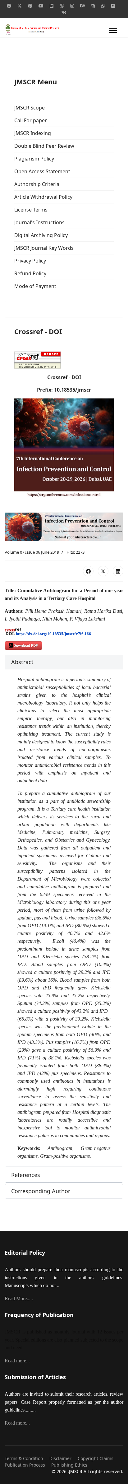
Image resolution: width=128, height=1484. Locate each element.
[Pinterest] (30, 6)
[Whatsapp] (103, 6)
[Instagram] (72, 6)
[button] (64, 662)
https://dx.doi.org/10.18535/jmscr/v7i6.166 (53, 633)
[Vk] (64, 12)
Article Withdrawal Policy (43, 196)
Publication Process (25, 1465)
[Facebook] (9, 6)
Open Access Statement (42, 171)
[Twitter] (19, 6)
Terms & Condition (24, 1458)
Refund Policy (30, 273)
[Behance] (82, 6)
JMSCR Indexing (32, 133)
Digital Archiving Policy (41, 235)
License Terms (31, 209)
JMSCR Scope (29, 107)
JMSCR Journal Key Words (44, 247)
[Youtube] (41, 6)
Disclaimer (60, 1458)
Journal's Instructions (39, 222)
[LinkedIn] (118, 571)
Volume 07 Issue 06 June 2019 (32, 552)
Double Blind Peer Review (44, 145)
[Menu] (112, 30)
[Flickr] (113, 6)
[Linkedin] (51, 6)
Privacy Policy (30, 260)
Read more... (17, 1360)
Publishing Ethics (69, 1465)
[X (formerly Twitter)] (103, 571)
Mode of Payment (35, 286)
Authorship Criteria (36, 184)
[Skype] (93, 6)
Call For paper (30, 120)
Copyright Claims (95, 1458)
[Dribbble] (62, 6)
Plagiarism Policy (34, 158)
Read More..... (19, 1298)
